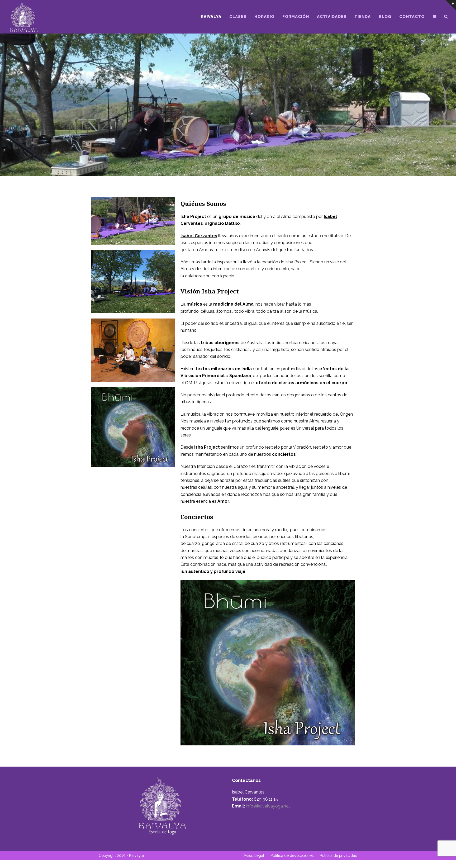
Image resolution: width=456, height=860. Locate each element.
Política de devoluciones (292, 855)
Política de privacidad (338, 855)
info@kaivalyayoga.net (267, 806)
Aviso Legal (254, 855)
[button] (434, 17)
